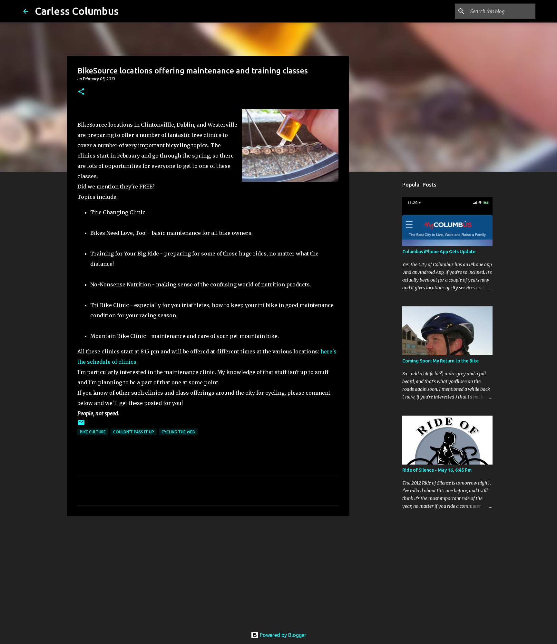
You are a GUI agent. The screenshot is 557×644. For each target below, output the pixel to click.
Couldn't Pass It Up (133, 432)
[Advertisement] (207, 570)
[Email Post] (81, 425)
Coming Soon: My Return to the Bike (440, 360)
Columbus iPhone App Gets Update (438, 251)
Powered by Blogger (282, 635)
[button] (81, 92)
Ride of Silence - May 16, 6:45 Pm (437, 470)
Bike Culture (93, 432)
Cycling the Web (178, 432)
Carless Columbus (77, 11)
